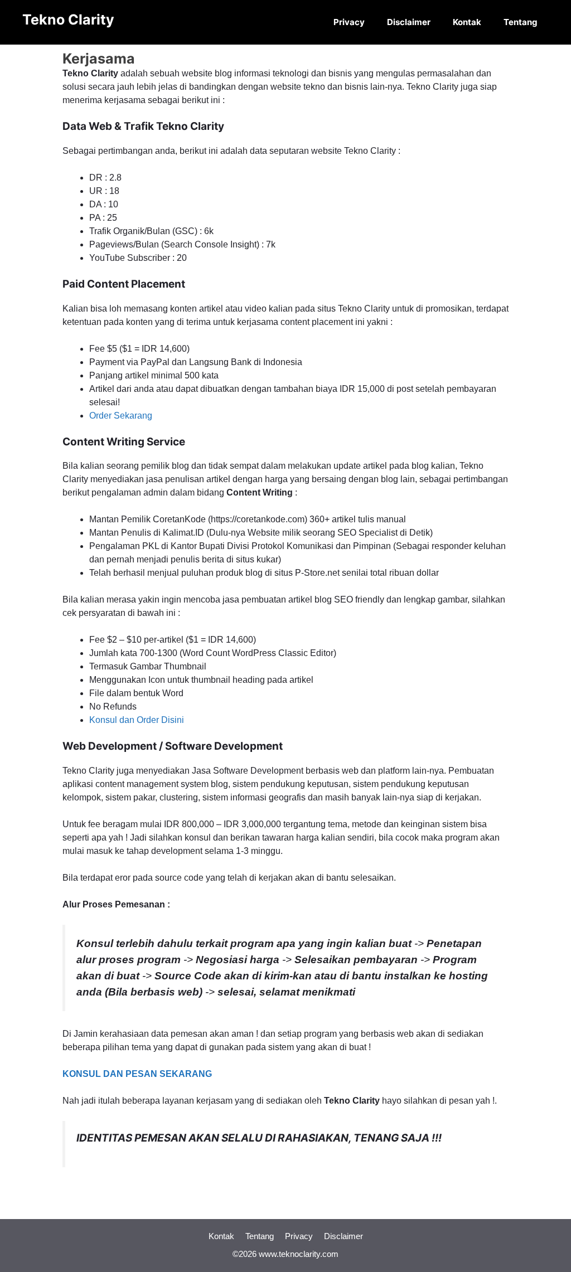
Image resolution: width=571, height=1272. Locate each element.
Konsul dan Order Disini (136, 720)
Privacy (349, 22)
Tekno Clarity (68, 19)
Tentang (521, 22)
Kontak (467, 22)
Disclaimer (408, 22)
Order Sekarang (120, 415)
